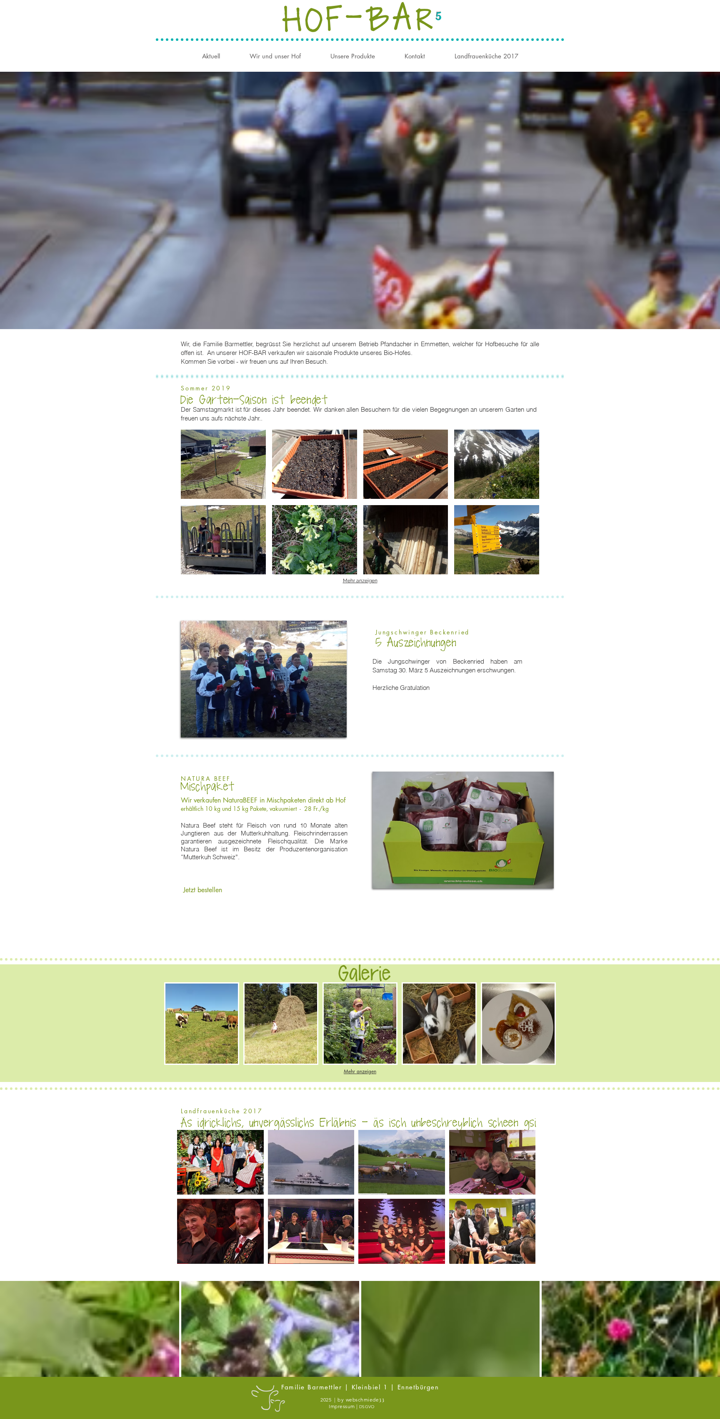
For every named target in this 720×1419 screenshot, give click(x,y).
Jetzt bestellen (202, 890)
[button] (223, 464)
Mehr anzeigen (360, 581)
